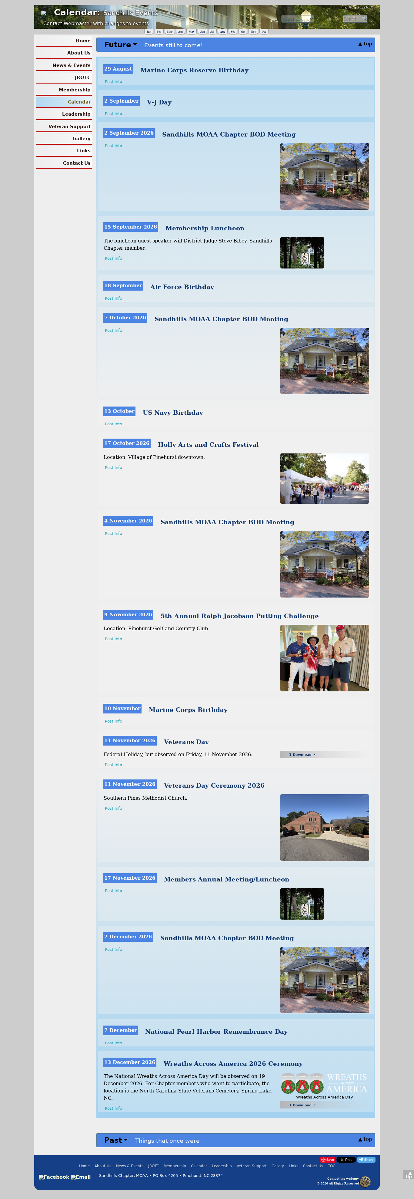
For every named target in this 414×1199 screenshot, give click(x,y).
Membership (75, 90)
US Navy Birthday (173, 412)
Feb (159, 31)
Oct (243, 31)
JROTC (83, 77)
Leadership (76, 114)
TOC (331, 1166)
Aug (222, 31)
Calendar (79, 102)
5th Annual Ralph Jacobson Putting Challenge (240, 616)
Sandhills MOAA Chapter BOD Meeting (229, 134)
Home (83, 41)
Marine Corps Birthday (188, 709)
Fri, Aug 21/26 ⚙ (357, 7)
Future (117, 45)
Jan (149, 31)
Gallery (82, 138)
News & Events (71, 65)
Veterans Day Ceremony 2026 (214, 785)
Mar (169, 31)
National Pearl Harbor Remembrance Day (216, 1031)
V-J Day (159, 102)
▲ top (365, 44)
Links (84, 150)
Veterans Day (186, 742)
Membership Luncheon (205, 228)
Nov (253, 31)
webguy (352, 1178)
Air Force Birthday (182, 287)
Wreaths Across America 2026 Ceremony (233, 1063)
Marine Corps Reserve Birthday (194, 70)
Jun (202, 31)
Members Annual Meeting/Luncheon (226, 879)
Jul (212, 31)
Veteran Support (69, 126)
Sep (233, 31)
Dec (264, 31)
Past (113, 1140)
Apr (180, 31)
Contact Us (77, 163)
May (192, 31)
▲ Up (409, 1174)
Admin (341, 1187)
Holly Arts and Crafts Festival (208, 444)
